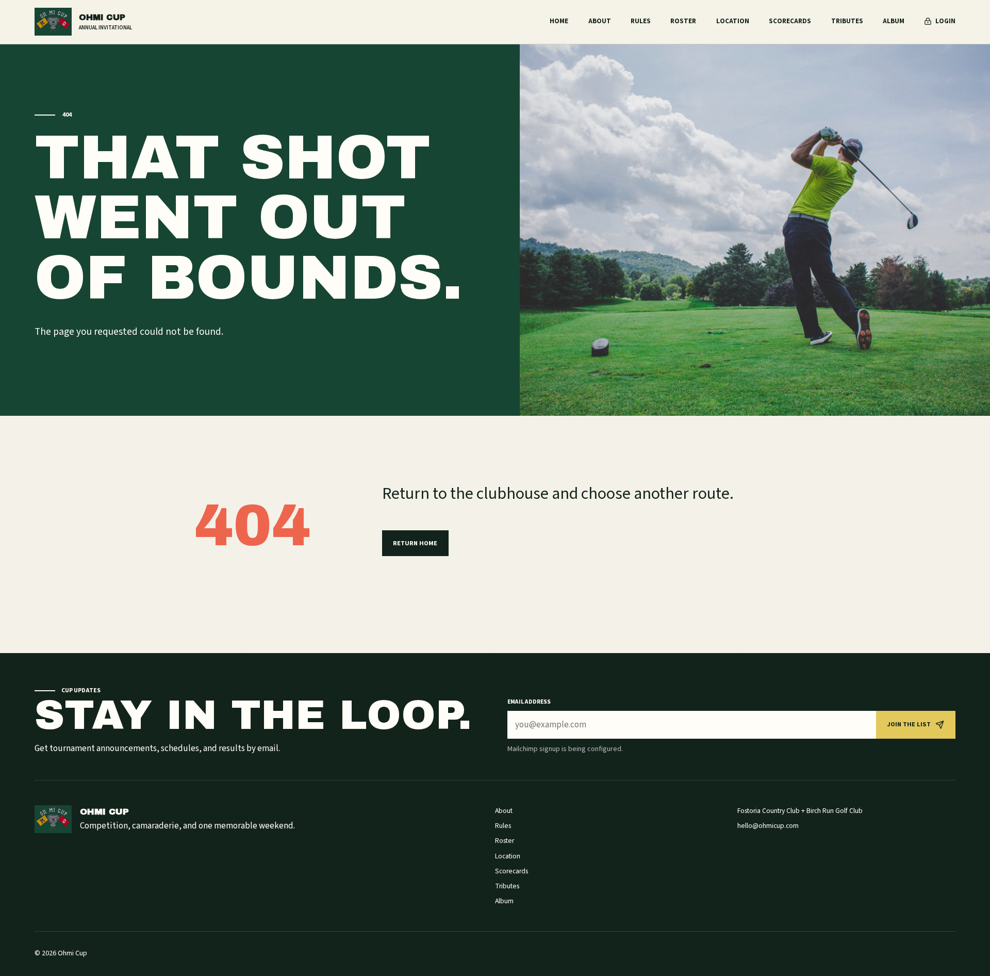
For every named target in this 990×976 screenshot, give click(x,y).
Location (732, 21)
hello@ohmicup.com (768, 826)
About (599, 21)
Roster (683, 21)
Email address (529, 701)
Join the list (909, 724)
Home (559, 21)
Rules (641, 21)
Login (945, 21)
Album (893, 21)
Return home (415, 543)
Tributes (847, 21)
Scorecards (790, 21)
